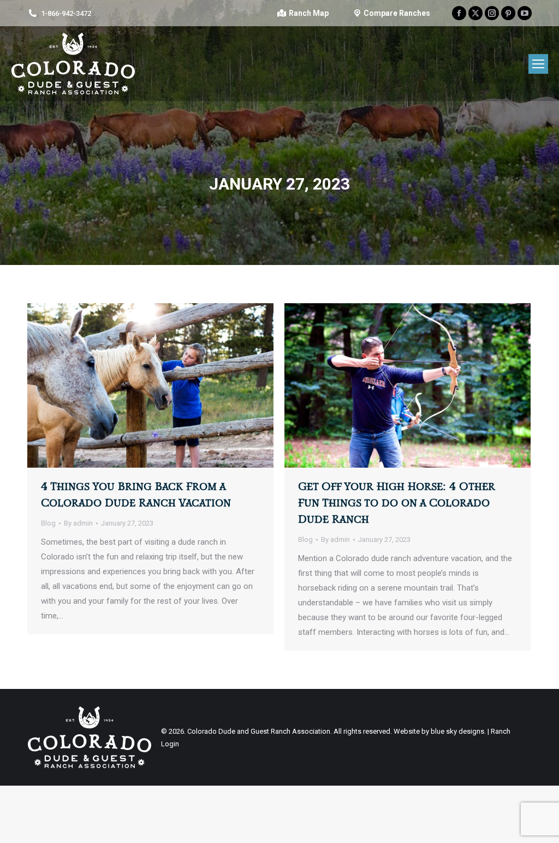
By (78, 523)
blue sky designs (457, 731)
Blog (48, 523)
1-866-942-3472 (66, 13)
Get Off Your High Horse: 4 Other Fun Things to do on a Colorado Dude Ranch (396, 503)
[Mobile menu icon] (538, 64)
